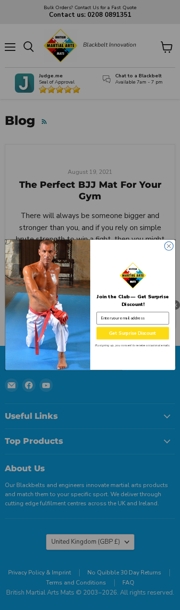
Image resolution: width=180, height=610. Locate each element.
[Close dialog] (168, 246)
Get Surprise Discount (132, 333)
